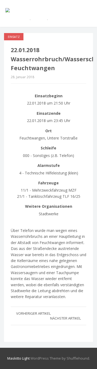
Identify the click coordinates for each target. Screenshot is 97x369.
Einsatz (14, 37)
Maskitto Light (18, 358)
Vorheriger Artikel (33, 313)
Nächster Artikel (65, 318)
